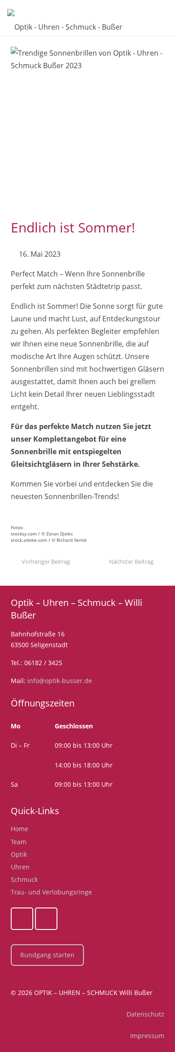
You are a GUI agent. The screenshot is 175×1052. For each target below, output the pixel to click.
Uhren (20, 867)
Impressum (147, 1035)
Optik (19, 854)
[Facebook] (22, 918)
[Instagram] (46, 918)
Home (19, 828)
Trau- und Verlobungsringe (51, 892)
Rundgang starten (47, 955)
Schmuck (24, 879)
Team (18, 841)
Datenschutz (145, 1014)
